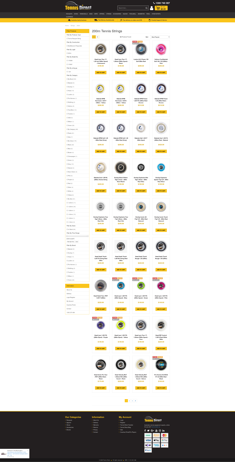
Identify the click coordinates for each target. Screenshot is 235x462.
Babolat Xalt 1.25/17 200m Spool (141, 139)
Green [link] (71, 160)
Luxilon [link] (71, 94)
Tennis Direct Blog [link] (125, 427)
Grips (96, 14)
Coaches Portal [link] (71, 305)
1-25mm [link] (72, 206)
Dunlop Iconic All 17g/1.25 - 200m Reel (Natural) (141, 219)
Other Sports (156, 14)
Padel (148, 14)
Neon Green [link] (72, 172)
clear (77, 241)
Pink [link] (70, 176)
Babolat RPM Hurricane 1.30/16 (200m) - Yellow (120, 101)
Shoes (76, 14)
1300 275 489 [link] (71, 312)
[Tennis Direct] (78, 5)
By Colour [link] (72, 141)
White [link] (70, 191)
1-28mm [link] (71, 210)
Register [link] (122, 422)
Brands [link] (69, 430)
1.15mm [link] (71, 222)
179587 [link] (70, 64)
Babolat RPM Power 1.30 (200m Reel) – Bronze (161, 101)
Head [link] (71, 90)
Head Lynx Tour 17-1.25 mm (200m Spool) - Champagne (101, 61)
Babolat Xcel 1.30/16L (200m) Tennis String (101, 179)
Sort (147, 37)
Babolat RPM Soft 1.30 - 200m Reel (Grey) (121, 139)
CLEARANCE (69, 16)
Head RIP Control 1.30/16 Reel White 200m (161, 337)
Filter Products (71, 31)
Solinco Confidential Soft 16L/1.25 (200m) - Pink (161, 61)
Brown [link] (71, 152)
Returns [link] (95, 427)
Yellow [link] (71, 195)
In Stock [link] (71, 229)
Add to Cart (101, 72)
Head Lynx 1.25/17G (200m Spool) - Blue (121, 297)
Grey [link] (71, 164)
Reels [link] (71, 133)
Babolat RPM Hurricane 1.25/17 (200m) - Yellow (100, 101)
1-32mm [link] (71, 218)
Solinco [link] (71, 106)
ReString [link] (71, 102)
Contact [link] (69, 309)
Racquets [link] (69, 420)
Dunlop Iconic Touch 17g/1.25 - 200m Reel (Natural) (161, 219)
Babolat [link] (71, 83)
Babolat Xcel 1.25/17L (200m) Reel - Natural (161, 139)
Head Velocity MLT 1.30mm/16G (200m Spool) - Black (121, 377)
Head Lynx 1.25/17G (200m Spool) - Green (141, 297)
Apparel (102, 14)
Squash (125, 14)
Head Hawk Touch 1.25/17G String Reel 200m (100, 258)
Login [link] (121, 420)
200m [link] (69, 53)
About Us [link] (69, 290)
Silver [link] (70, 187)
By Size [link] (71, 199)
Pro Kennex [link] (72, 98)
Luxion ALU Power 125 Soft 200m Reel (141, 60)
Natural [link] (71, 168)
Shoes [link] (68, 425)
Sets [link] (70, 137)
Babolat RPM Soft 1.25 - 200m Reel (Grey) (101, 139)
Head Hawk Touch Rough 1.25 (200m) (141, 257)
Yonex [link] (71, 125)
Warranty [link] (96, 425)
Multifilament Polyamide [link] (75, 46)
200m (78, 25)
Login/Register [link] (71, 297)
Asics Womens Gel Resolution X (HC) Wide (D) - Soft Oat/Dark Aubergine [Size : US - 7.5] (17, 453)
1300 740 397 (162, 3)
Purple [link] (71, 179)
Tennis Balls (84, 14)
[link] (145, 430)
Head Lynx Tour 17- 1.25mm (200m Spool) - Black (121, 61)
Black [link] (71, 145)
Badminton (141, 14)
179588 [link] (70, 60)
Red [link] (70, 183)
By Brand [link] (72, 79)
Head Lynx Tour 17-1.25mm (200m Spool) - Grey (141, 337)
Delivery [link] (69, 293)
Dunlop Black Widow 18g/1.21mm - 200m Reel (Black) (121, 180)
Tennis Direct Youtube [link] (126, 425)
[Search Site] (146, 8)
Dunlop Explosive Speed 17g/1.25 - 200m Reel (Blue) (161, 180)
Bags (90, 14)
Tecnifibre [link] (72, 110)
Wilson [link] (71, 121)
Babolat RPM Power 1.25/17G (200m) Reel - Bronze (141, 101)
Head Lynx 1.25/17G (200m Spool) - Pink (161, 297)
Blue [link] (70, 148)
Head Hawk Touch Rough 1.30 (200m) (161, 257)
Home (67, 25)
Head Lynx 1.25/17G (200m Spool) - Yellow (121, 336)
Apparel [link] (69, 422)
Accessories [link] (70, 427)
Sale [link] (121, 430)
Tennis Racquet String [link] (74, 38)
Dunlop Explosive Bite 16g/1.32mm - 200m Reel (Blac (141, 180)
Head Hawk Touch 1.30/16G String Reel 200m (120, 258)
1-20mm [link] (72, 203)
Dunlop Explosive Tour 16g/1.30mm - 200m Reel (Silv (100, 219)
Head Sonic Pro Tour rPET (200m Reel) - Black (100, 377)
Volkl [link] (70, 118)
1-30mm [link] (72, 214)
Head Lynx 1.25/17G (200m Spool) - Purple (101, 336)
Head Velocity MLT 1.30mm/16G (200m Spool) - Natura (141, 377)
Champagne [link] (72, 156)
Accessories (117, 14)
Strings (108, 14)
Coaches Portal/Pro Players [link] (128, 432)
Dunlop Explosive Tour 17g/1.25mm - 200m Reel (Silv (121, 219)
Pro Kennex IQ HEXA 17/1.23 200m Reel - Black (161, 377)
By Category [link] (73, 129)
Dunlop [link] (71, 87)
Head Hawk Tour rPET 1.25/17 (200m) (101, 297)
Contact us (156, 427)
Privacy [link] (95, 430)
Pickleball (132, 14)
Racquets (69, 14)
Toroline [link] (71, 114)
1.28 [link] (69, 72)
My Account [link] (70, 301)
